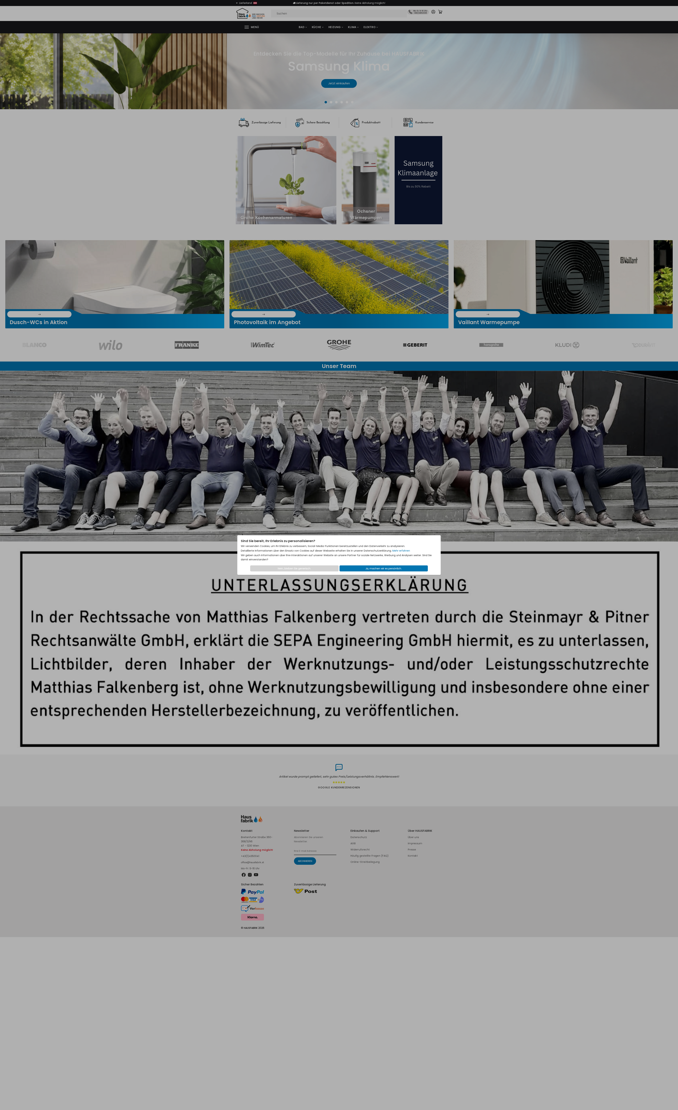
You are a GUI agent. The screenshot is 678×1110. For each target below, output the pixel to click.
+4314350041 (274, 614)
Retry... (339, 826)
